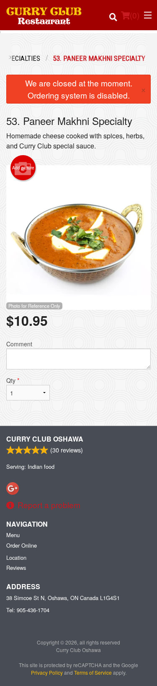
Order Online (21, 545)
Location (16, 557)
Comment (19, 344)
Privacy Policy (47, 672)
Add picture (23, 168)
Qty (12, 380)
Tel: (27, 610)
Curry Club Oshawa (44, 439)
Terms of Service (93, 672)
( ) (134, 15)
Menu (13, 535)
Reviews (16, 568)
